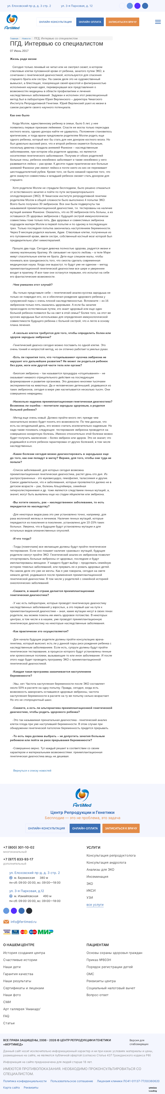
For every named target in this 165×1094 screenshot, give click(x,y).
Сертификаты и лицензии (23, 988)
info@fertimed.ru (23, 921)
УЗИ (90, 897)
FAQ (6, 1016)
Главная (14, 38)
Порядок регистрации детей (110, 967)
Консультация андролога (106, 862)
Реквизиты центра (101, 981)
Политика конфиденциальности (24, 1081)
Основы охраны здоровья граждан (114, 953)
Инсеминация (97, 877)
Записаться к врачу (122, 21)
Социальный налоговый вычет (111, 988)
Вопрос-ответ (98, 995)
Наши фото (12, 995)
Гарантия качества (18, 974)
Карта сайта (11, 1087)
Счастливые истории (20, 960)
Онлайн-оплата (90, 21)
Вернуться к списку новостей (32, 770)
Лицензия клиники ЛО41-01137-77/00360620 (128, 1081)
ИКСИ (91, 890)
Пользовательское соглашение (72, 1081)
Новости (26, 38)
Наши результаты (17, 981)
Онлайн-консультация (55, 21)
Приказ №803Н (99, 960)
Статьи (9, 1023)
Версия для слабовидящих (139, 1042)
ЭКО (90, 884)
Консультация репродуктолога (111, 855)
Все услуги (95, 905)
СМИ (7, 1002)
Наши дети (12, 967)
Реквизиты (31, 1087)
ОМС (90, 974)
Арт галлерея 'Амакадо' (22, 1009)
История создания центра (24, 953)
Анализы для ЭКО (100, 869)
